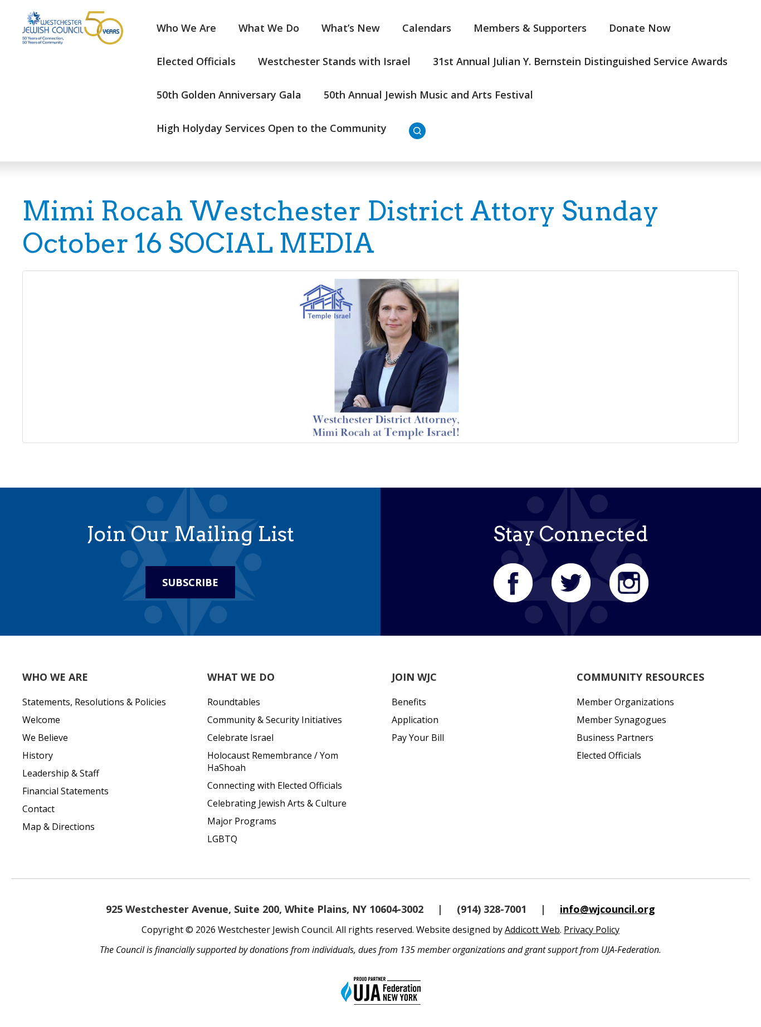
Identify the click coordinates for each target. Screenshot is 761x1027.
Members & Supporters (530, 28)
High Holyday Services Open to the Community (272, 128)
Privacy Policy (591, 929)
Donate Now (640, 28)
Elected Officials (196, 61)
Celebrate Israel (240, 737)
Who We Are (186, 28)
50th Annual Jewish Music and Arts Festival (428, 94)
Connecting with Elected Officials (274, 785)
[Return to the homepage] (72, 28)
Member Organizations (625, 702)
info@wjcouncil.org (607, 909)
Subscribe (190, 582)
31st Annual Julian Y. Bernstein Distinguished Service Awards (580, 61)
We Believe (45, 737)
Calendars (426, 28)
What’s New (350, 28)
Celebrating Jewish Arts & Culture (277, 803)
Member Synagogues (621, 720)
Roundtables (233, 702)
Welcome (41, 720)
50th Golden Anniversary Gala (229, 94)
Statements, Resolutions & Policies (94, 702)
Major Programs (241, 821)
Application (415, 720)
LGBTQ (222, 839)
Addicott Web (532, 929)
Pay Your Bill (418, 737)
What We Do (268, 28)
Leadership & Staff (60, 773)
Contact (38, 809)
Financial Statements (65, 791)
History (37, 755)
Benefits (409, 702)
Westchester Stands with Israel (334, 61)
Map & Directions (58, 826)
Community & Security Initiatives (274, 720)
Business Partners (615, 737)
